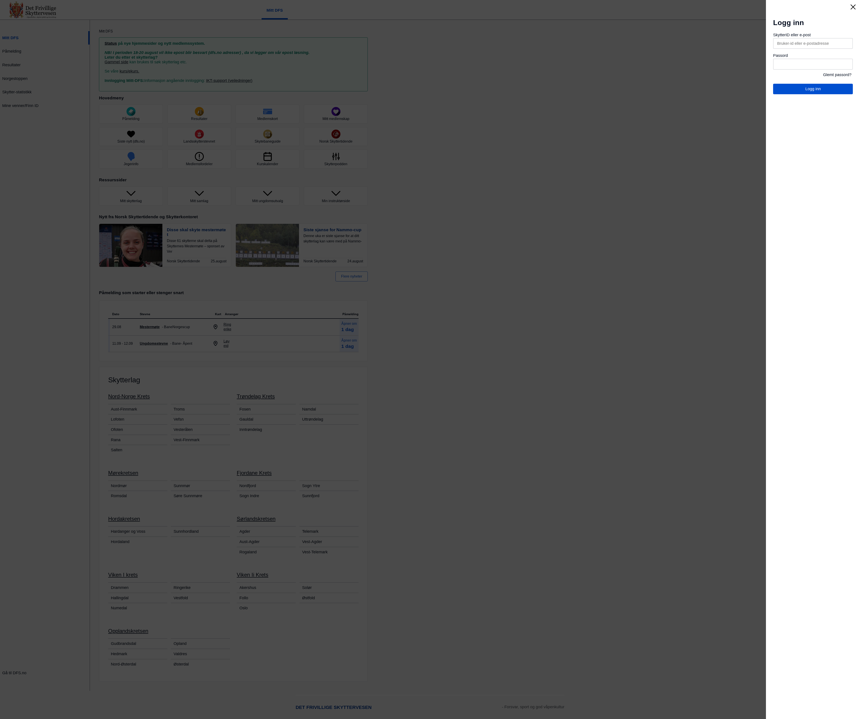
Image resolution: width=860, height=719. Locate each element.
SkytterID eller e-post (792, 35)
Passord (780, 55)
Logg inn (813, 89)
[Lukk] (853, 6)
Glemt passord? (837, 75)
